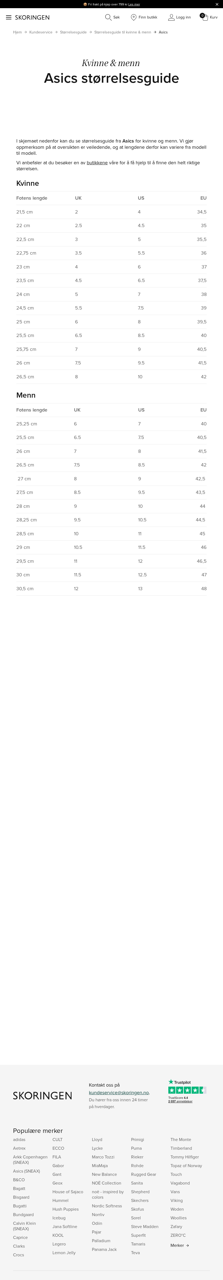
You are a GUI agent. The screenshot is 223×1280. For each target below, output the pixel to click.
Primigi (137, 1139)
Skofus (137, 1209)
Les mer (134, 4)
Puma (136, 1148)
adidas (19, 1139)
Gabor (58, 1165)
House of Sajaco (67, 1191)
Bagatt (19, 1188)
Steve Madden (145, 1226)
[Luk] (217, 4)
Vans (175, 1191)
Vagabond (180, 1183)
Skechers (139, 1200)
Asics (163, 32)
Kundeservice (40, 32)
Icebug (59, 1217)
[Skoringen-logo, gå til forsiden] (32, 17)
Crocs (18, 1254)
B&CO (19, 1179)
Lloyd (97, 1139)
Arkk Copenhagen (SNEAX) (30, 1159)
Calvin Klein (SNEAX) (24, 1225)
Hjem (17, 32)
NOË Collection (106, 1183)
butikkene (97, 162)
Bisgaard (21, 1197)
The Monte (181, 1139)
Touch (176, 1174)
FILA (56, 1157)
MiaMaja (100, 1165)
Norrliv (98, 1214)
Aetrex (19, 1148)
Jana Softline (64, 1226)
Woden (177, 1209)
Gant (56, 1174)
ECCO (58, 1148)
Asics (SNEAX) (26, 1171)
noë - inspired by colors (108, 1194)
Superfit (138, 1235)
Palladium (101, 1240)
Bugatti (20, 1205)
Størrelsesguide (73, 32)
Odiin (97, 1223)
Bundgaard (23, 1214)
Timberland (181, 1148)
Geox (57, 1183)
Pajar (96, 1232)
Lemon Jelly (64, 1252)
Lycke (97, 1148)
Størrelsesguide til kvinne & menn (122, 32)
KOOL (58, 1235)
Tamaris (138, 1244)
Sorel (136, 1217)
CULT (57, 1139)
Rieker (137, 1157)
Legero (59, 1244)
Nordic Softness (107, 1205)
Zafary (176, 1226)
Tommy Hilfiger (185, 1157)
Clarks (19, 1246)
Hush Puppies (65, 1209)
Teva (135, 1252)
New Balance (104, 1174)
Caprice (20, 1237)
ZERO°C (178, 1235)
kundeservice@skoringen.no (119, 1092)
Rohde (137, 1165)
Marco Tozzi (103, 1157)
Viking (177, 1200)
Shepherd (140, 1191)
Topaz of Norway (186, 1165)
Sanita (137, 1183)
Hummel (60, 1200)
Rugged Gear (143, 1174)
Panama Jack (104, 1249)
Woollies (179, 1217)
